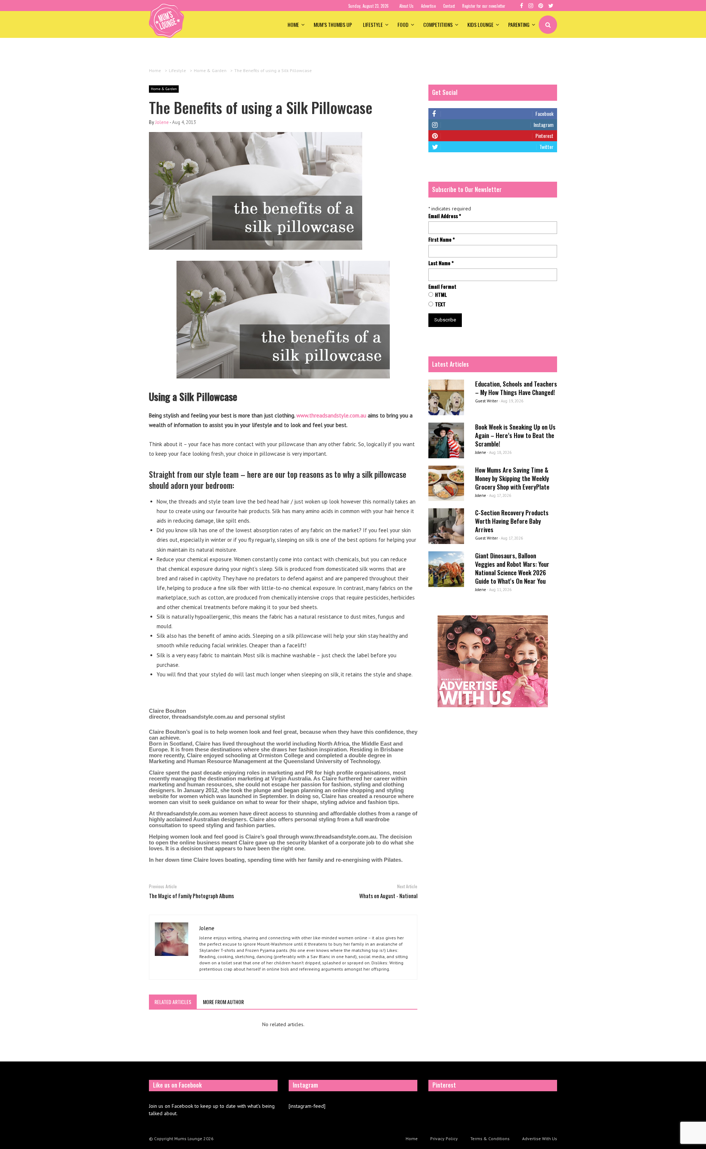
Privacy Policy (444, 1138)
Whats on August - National (388, 896)
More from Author (223, 1002)
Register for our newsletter (483, 6)
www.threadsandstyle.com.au (331, 415)
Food (403, 24)
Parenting (519, 24)
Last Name (441, 263)
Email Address (444, 216)
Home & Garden (164, 88)
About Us (406, 6)
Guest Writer (486, 400)
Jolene (162, 122)
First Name (441, 239)
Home (293, 24)
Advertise (428, 6)
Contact (449, 6)
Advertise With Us (539, 1138)
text (440, 304)
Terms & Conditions (490, 1138)
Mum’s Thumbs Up (333, 24)
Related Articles (172, 1002)
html (441, 294)
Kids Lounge (480, 24)
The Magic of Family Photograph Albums (191, 896)
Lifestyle (373, 24)
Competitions (438, 24)
